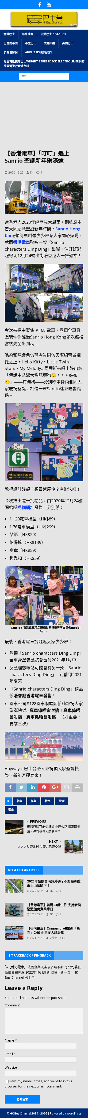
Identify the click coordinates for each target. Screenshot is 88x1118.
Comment (12, 1005)
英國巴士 (67, 43)
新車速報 (27, 34)
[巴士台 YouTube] (49, 4)
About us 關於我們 (38, 52)
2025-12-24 (36, 890)
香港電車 (21, 242)
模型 (33, 801)
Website (11, 1067)
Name (10, 1040)
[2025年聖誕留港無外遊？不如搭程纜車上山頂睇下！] (14, 886)
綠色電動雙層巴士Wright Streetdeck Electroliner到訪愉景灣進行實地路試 (44, 63)
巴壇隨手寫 (11, 43)
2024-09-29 (36, 938)
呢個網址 (25, 507)
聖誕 (62, 801)
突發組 (53, 938)
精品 (47, 801)
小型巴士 (30, 43)
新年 (19, 801)
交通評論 (49, 43)
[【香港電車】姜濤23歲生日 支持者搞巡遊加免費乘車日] (14, 910)
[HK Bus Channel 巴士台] (44, 26)
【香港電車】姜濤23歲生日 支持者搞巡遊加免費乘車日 (54, 907)
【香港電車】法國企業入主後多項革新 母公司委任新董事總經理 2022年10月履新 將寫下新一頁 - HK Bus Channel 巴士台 (43, 972)
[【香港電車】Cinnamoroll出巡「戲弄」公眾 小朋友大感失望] (14, 933)
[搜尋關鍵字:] (44, 76)
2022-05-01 (36, 914)
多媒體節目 (11, 52)
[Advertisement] (44, 118)
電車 (11, 810)
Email (9, 1054)
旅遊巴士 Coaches (53, 34)
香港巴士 (9, 34)
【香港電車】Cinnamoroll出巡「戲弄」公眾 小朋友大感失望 (53, 930)
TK (31, 172)
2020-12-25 (15, 172)
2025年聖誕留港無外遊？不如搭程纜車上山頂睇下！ (53, 883)
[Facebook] (39, 4)
